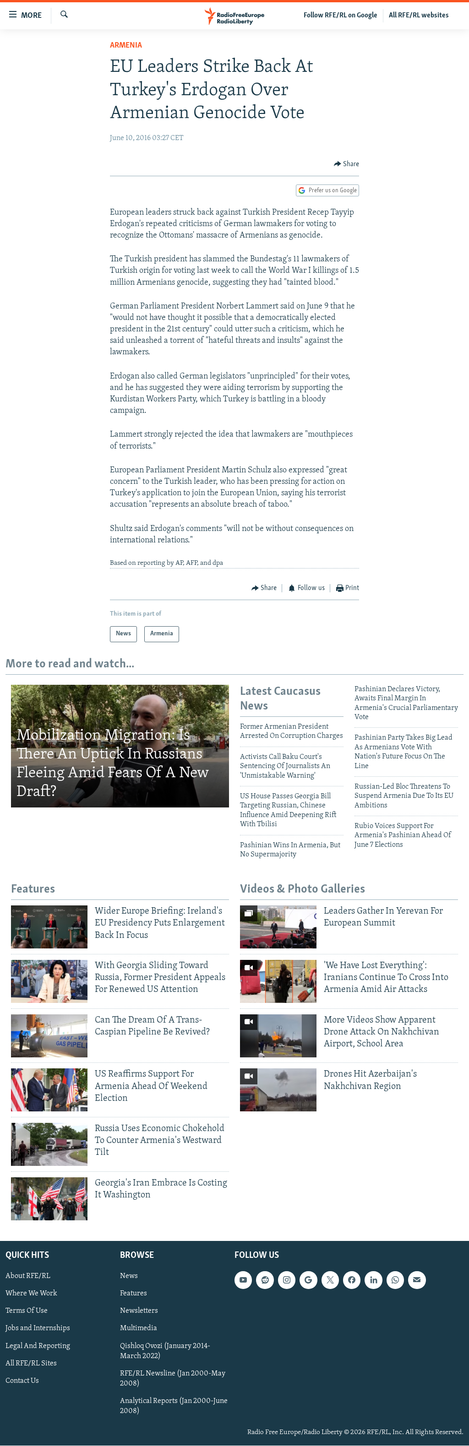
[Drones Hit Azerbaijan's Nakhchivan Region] (278, 1089)
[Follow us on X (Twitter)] (330, 1280)
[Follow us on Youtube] (243, 1280)
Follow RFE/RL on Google (340, 15)
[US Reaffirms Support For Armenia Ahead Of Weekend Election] (49, 1089)
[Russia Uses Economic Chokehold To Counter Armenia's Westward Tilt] (49, 1144)
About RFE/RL (27, 1276)
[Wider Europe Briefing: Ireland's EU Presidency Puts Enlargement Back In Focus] (49, 926)
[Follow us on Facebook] (351, 1280)
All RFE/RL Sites (31, 1363)
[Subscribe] (416, 1280)
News (129, 1276)
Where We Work (31, 1294)
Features (133, 1294)
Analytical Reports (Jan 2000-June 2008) (174, 1406)
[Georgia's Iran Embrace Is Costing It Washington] (49, 1198)
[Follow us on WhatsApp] (395, 1280)
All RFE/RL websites (419, 15)
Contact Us (22, 1381)
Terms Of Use (26, 1311)
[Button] (347, 164)
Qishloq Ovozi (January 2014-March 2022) (165, 1351)
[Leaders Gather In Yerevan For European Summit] (278, 926)
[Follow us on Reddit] (264, 1280)
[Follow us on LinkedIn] (373, 1280)
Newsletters (139, 1311)
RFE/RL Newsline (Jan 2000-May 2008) (172, 1378)
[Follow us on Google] (308, 1280)
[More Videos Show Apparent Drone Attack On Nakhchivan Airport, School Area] (278, 1035)
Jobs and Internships (37, 1328)
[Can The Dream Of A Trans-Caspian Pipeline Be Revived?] (49, 1035)
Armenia (126, 46)
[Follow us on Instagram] (286, 1280)
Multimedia (138, 1328)
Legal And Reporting (37, 1346)
